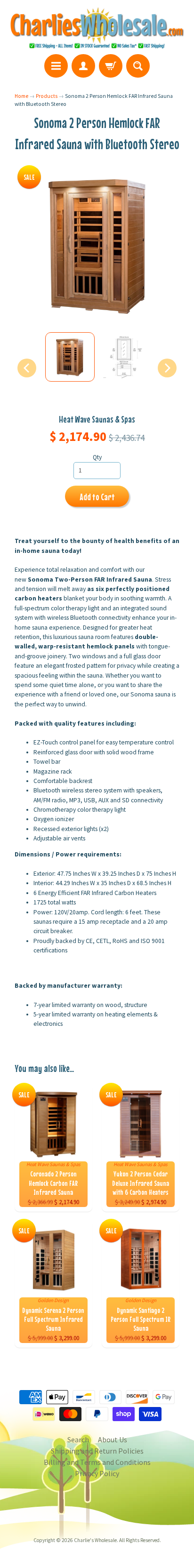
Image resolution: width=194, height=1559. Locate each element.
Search (78, 1439)
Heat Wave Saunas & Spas (97, 419)
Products (46, 96)
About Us (112, 1439)
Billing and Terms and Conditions (97, 1462)
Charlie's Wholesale (95, 1540)
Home (21, 96)
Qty (97, 457)
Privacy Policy (97, 1473)
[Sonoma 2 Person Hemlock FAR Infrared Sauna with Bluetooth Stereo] (70, 357)
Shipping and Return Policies (97, 1450)
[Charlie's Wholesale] (97, 28)
